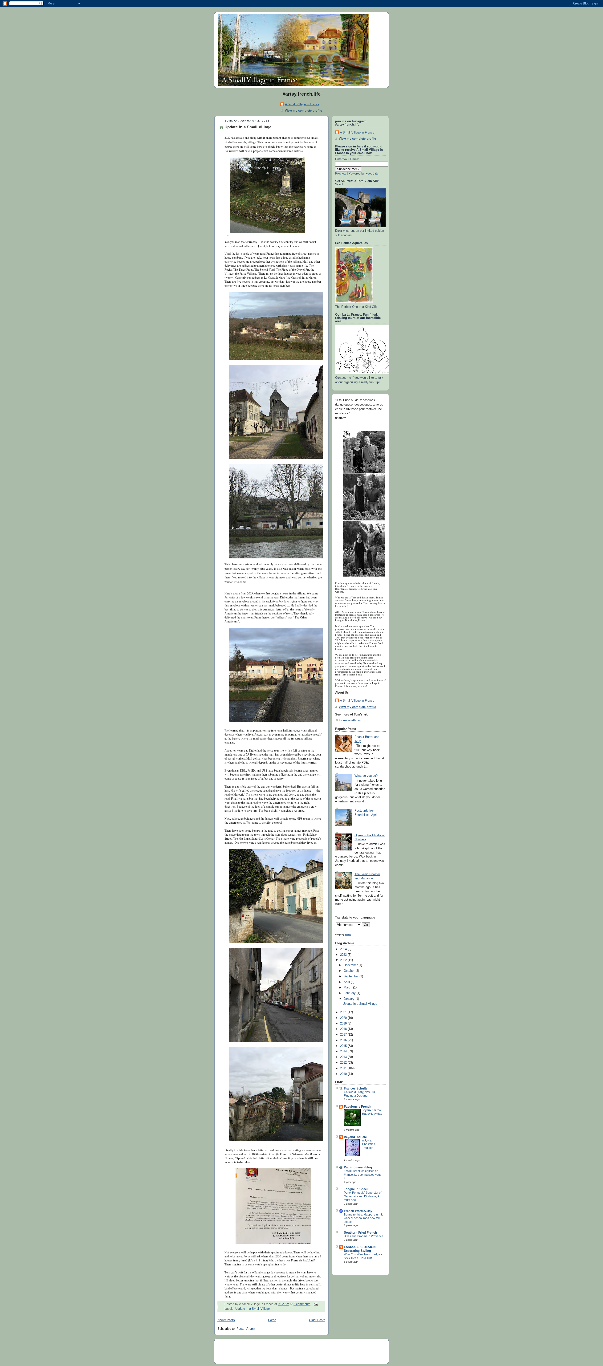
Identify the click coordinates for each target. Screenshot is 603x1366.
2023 (344, 954)
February (350, 993)
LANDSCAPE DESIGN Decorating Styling (359, 1248)
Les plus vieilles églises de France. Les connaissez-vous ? (362, 1174)
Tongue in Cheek (356, 1189)
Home (272, 1320)
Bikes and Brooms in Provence (363, 1236)
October (349, 970)
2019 (344, 1023)
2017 (344, 1034)
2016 (344, 1040)
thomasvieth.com (351, 720)
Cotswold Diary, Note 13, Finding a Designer (359, 1094)
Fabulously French (357, 1106)
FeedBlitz (372, 173)
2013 (344, 1057)
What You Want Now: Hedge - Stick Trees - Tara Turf (363, 1256)
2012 (344, 1062)
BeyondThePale (355, 1137)
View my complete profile (303, 110)
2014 (344, 1051)
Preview (340, 173)
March (348, 987)
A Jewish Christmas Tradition (368, 1144)
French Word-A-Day (358, 1211)
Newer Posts (226, 1320)
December (351, 965)
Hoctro (348, 934)
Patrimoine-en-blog (358, 1167)
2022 (344, 960)
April (347, 982)
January (349, 998)
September (351, 976)
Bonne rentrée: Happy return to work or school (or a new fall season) (363, 1218)
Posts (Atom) (245, 1328)
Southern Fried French (360, 1232)
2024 (344, 949)
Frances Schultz (355, 1088)
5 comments (301, 1304)
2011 (344, 1068)
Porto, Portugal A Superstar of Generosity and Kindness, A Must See (362, 1196)
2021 (344, 1012)
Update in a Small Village (247, 127)
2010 (344, 1074)
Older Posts (317, 1320)
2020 (344, 1018)
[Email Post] (315, 1304)
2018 (344, 1029)
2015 (344, 1046)
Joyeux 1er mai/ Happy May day (372, 1112)
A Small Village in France (302, 104)
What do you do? (366, 775)
